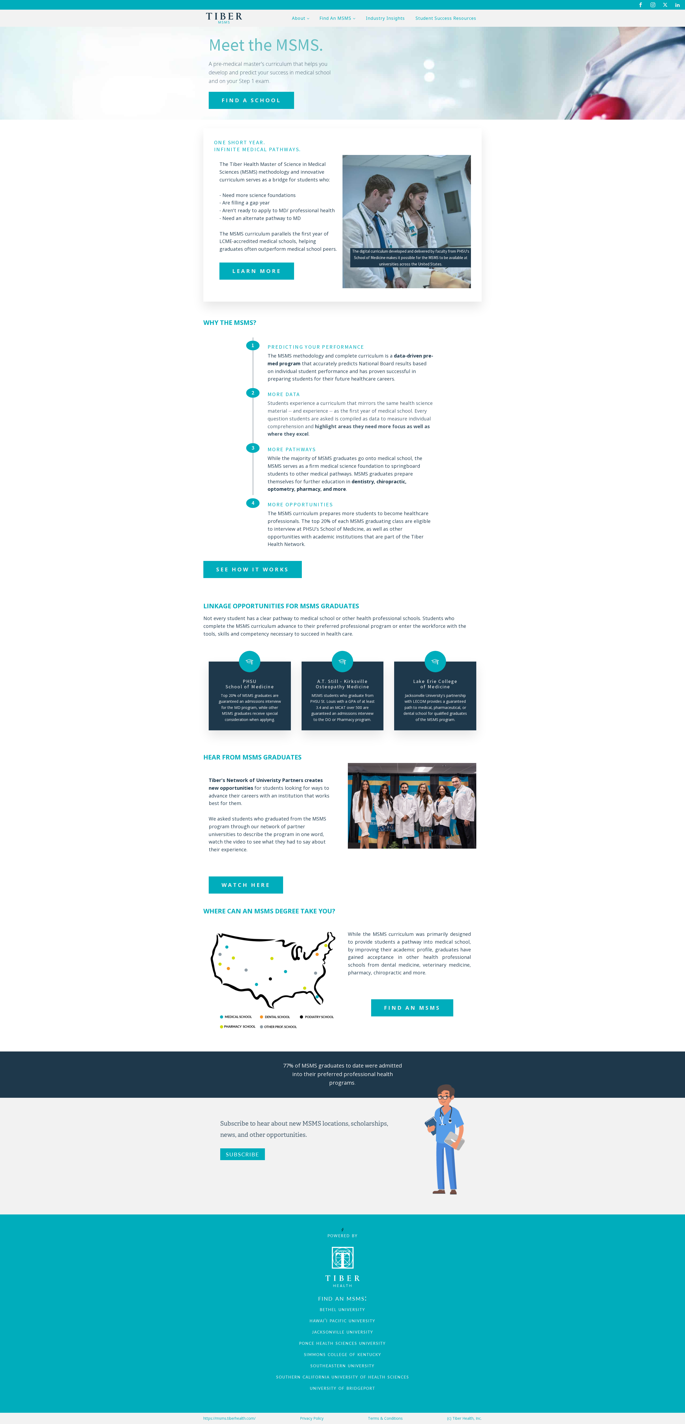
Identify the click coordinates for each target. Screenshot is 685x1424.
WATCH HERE (246, 884)
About (298, 18)
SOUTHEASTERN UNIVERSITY (342, 1365)
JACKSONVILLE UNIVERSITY (342, 1331)
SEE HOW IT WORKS (252, 569)
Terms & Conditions (385, 1418)
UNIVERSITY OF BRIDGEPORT (342, 1387)
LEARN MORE (256, 271)
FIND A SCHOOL (251, 100)
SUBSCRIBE (242, 1154)
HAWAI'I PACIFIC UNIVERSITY (342, 1320)
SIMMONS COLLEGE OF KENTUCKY (342, 1354)
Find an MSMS (335, 18)
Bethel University (342, 1309)
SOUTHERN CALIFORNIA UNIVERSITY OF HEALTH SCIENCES (342, 1376)
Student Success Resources (446, 18)
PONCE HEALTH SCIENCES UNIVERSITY (342, 1342)
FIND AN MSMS (412, 1007)
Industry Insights (385, 18)
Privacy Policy (312, 1418)
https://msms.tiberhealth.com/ (229, 1418)
